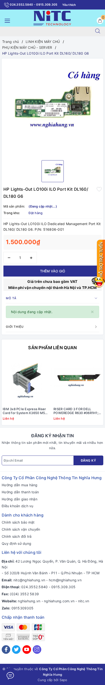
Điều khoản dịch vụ (17, 506)
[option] (52, 108)
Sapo (63, 680)
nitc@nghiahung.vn (29, 580)
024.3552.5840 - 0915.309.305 (33, 4)
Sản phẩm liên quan (52, 347)
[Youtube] (26, 649)
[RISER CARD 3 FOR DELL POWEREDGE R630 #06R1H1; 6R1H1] (77, 381)
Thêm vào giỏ (52, 271)
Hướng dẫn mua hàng (20, 485)
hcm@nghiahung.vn (65, 580)
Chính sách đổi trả (17, 536)
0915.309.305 (63, 587)
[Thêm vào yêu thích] (99, 189)
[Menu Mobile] (6, 20)
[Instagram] (37, 649)
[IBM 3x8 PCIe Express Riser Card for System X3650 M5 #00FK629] (27, 381)
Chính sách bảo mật (18, 522)
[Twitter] (16, 649)
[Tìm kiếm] (97, 31)
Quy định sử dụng (16, 543)
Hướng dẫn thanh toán (20, 492)
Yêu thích (69, 5)
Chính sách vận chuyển (21, 529)
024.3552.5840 (34, 587)
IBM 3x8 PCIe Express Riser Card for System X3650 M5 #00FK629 (24, 411)
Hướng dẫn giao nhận (19, 499)
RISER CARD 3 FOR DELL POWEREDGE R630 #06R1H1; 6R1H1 (75, 411)
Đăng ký (88, 460)
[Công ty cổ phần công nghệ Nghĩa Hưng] (52, 18)
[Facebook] (6, 649)
